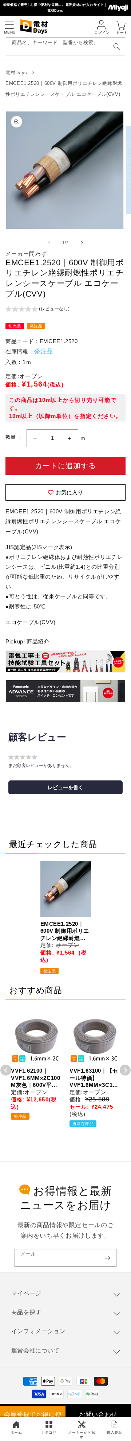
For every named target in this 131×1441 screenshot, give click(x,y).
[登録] (107, 1258)
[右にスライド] (82, 243)
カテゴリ (49, 1432)
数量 (11, 437)
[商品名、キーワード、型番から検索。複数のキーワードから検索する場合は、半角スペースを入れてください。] (116, 46)
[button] (9, 24)
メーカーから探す (81, 1434)
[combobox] (65, 46)
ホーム (16, 1432)
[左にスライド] (49, 243)
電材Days (16, 72)
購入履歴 (114, 1432)
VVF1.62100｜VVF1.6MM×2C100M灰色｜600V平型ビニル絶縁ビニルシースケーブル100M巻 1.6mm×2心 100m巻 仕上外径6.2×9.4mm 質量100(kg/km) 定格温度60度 (35, 1078)
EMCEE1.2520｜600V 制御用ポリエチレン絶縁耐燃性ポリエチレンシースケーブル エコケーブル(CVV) (65, 931)
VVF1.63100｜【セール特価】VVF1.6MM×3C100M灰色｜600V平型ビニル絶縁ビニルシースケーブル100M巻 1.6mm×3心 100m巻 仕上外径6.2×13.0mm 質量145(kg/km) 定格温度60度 (94, 1078)
